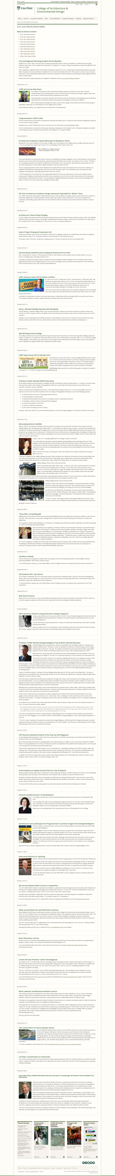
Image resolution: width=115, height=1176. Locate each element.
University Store (46, 1168)
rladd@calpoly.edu (52, 370)
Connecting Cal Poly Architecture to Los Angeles (24, 1135)
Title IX (41, 1171)
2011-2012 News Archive (27, 39)
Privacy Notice (21, 1171)
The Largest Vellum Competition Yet (22, 1126)
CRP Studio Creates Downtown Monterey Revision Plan (24, 1132)
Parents (73, 1)
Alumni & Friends (88, 19)
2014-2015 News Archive (27, 37)
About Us (26, 19)
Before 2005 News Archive (28, 56)
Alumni (96, 1)
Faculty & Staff (90, 1)
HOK (48, 261)
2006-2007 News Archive (27, 51)
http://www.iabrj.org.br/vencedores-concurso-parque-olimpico (63, 1044)
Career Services (41, 977)
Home (19, 19)
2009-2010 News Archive (27, 44)
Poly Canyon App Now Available (23, 1129)
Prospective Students (65, 1)
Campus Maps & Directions (35, 1168)
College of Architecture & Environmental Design (52, 10)
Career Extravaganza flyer (70, 977)
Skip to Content (20, 1)
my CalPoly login (21, 4)
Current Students (55, 1)
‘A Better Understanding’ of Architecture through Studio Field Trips (24, 1152)
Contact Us (74, 1168)
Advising (78, 19)
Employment (59, 1168)
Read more (36, 1157)
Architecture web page (82, 899)
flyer (37, 927)
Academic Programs (68, 19)
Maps (81, 4)
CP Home (20, 1168)
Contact (77, 4)
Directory (25, 1168)
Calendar (53, 1168)
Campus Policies (67, 1168)
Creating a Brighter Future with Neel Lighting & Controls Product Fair (24, 1148)
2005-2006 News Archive (27, 53)
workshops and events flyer (27, 979)
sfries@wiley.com (57, 927)
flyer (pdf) (24, 1015)
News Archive (21, 1155)
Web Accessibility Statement (32, 1171)
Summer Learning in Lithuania (24, 1138)
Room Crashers (72, 283)
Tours (46, 19)
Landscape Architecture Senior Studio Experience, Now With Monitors (23, 1144)
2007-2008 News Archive (27, 49)
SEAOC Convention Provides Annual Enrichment (24, 1140)
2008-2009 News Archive (27, 46)
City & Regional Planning (67, 78)
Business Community (81, 1)
